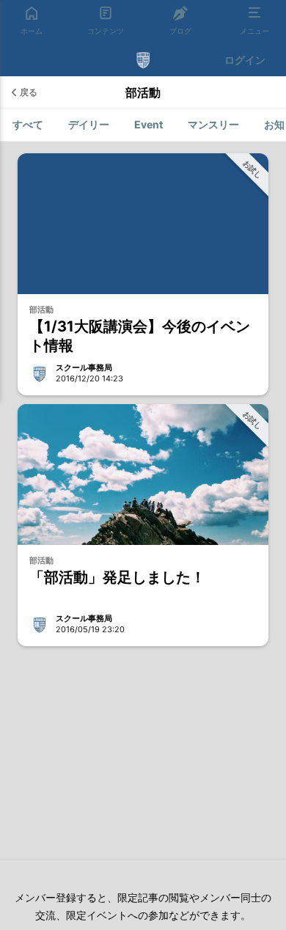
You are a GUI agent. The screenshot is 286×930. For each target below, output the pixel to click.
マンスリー (213, 124)
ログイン (244, 60)
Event (148, 124)
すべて (27, 124)
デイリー (88, 124)
